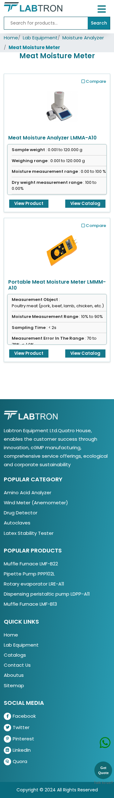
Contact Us (17, 665)
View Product (28, 204)
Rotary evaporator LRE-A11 (34, 583)
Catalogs (15, 655)
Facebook (24, 716)
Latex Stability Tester (29, 533)
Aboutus (14, 675)
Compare (96, 81)
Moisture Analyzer (83, 37)
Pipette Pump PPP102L (29, 573)
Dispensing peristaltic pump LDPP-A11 (47, 594)
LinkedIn (22, 750)
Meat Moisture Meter (34, 47)
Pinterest (23, 738)
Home (11, 37)
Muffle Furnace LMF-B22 (31, 563)
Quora (20, 761)
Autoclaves (17, 522)
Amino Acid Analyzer (27, 492)
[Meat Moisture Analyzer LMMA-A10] (62, 104)
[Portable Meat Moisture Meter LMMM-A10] (62, 248)
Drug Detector (20, 512)
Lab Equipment (40, 37)
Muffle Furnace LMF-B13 (30, 604)
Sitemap (14, 685)
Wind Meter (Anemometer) (36, 502)
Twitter (21, 727)
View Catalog (85, 204)
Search (99, 23)
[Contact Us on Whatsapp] (105, 743)
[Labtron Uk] (33, 6)
